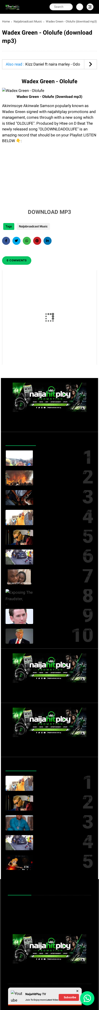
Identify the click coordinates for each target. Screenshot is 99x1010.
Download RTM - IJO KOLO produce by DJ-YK (64, 859)
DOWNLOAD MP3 (49, 212)
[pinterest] (37, 241)
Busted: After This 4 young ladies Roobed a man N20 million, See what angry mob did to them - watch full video (63, 455)
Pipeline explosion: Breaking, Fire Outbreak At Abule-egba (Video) (61, 475)
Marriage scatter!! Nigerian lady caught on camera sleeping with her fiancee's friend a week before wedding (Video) (65, 573)
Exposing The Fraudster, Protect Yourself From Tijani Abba (60, 593)
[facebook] (6, 241)
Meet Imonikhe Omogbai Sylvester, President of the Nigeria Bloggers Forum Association (62, 819)
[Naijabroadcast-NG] (12, 10)
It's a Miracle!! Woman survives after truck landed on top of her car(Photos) (64, 554)
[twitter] (16, 241)
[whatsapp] (27, 241)
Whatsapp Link (21, 917)
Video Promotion (22, 910)
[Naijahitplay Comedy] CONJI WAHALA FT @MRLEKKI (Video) (65, 514)
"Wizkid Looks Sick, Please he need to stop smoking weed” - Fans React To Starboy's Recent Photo (64, 534)
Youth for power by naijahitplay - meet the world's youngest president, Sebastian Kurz (64, 613)
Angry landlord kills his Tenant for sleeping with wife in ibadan (61, 494)
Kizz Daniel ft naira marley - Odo (52, 64)
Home (6, 21)
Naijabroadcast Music (28, 21)
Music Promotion (22, 903)
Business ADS (20, 925)
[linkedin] (48, 241)
